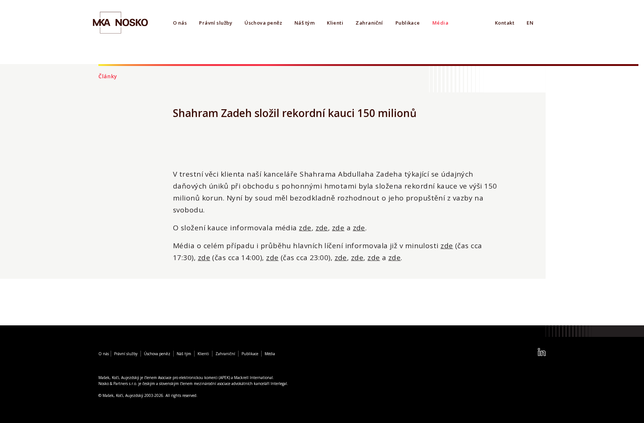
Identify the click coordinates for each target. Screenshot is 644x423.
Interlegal (279, 383)
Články (107, 76)
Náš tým (304, 22)
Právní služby (215, 22)
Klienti (335, 22)
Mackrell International (253, 377)
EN (530, 22)
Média (440, 22)
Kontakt (504, 22)
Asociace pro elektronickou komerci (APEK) (194, 377)
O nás (180, 22)
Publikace (407, 22)
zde (305, 228)
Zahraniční (369, 22)
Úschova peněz (263, 22)
